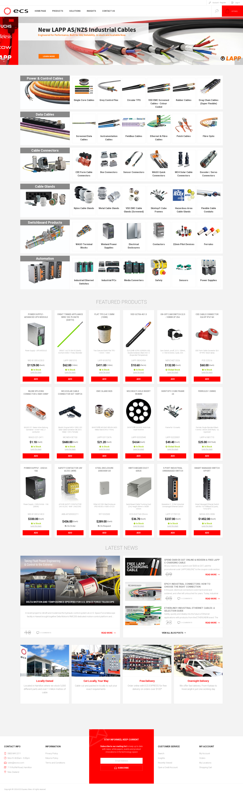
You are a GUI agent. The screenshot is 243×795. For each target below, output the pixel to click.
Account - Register (219, 3)
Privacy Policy (51, 753)
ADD (36, 379)
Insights (161, 758)
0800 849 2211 (14, 753)
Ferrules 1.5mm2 (207, 391)
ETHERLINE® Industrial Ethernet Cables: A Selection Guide (189, 609)
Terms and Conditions (55, 763)
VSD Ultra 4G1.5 (138, 314)
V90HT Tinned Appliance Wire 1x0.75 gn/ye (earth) (70, 317)
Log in (237, 3)
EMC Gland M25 (104, 391)
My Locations (205, 763)
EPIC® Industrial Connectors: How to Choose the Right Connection (187, 585)
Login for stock (36, 372)
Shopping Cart (205, 767)
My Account (204, 753)
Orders (202, 758)
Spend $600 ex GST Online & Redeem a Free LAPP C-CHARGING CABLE (192, 561)
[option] (121, 41)
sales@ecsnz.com (16, 763)
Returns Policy (51, 758)
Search (161, 753)
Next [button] (239, 61)
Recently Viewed (165, 763)
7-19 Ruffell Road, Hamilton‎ (20, 767)
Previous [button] (4, 61)
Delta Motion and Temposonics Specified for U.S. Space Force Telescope (70, 602)
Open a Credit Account (168, 767)
